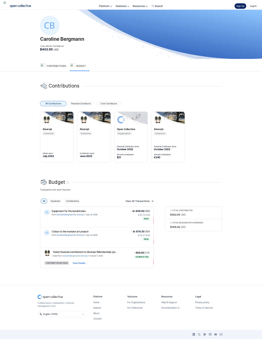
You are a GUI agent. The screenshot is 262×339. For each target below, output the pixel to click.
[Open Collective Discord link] (215, 334)
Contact (97, 318)
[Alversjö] (46, 119)
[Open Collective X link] (199, 334)
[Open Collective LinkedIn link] (194, 334)
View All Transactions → (139, 201)
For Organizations (136, 302)
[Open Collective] (120, 119)
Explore (97, 307)
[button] (55, 66)
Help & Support (169, 302)
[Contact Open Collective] (221, 334)
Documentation (169, 307)
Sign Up (240, 6)
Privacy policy (202, 302)
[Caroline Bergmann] (47, 212)
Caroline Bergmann (65, 214)
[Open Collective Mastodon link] (205, 334)
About (96, 313)
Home (96, 302)
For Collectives (135, 307)
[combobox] (62, 314)
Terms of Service (204, 307)
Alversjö (80, 214)
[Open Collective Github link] (210, 334)
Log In (253, 6)
